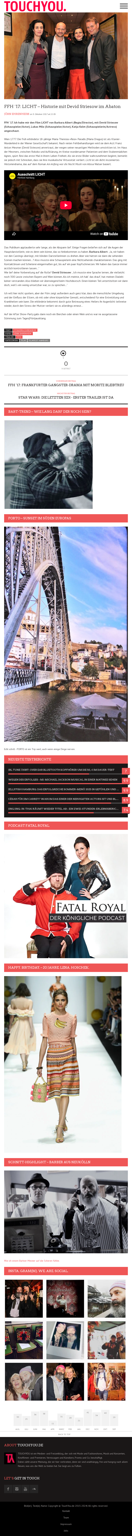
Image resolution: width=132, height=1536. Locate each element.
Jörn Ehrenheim (16, 114)
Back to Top (64, 1434)
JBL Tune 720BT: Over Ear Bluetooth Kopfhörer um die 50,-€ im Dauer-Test (61, 769)
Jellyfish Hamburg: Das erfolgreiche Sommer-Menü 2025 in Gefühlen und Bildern (66, 789)
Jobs (66, 1530)
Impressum (66, 1524)
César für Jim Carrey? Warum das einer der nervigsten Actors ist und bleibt (65, 799)
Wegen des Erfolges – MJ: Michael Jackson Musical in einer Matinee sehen (62, 779)
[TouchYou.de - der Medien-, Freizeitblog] (35, 6)
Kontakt (66, 1511)
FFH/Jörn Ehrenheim (25, 330)
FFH (19, 337)
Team (66, 1517)
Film (23, 340)
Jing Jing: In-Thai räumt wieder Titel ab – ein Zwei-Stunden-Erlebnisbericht (64, 808)
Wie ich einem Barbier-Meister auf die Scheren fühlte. (32, 1260)
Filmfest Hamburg (39, 340)
